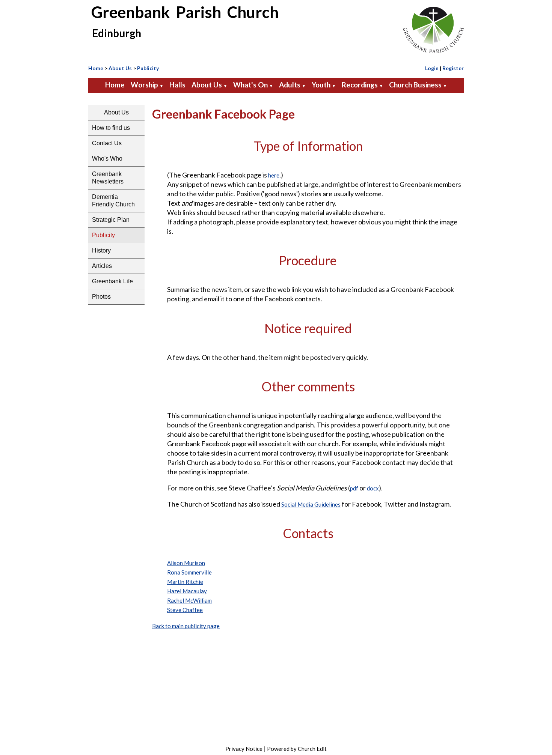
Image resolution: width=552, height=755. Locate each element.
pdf (354, 488)
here (273, 175)
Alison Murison (186, 562)
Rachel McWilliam (189, 600)
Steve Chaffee (185, 609)
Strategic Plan (111, 220)
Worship (144, 84)
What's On (250, 84)
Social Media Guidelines (311, 504)
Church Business (415, 84)
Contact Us (107, 143)
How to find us (111, 128)
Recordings (360, 84)
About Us (120, 68)
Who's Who (107, 158)
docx (373, 488)
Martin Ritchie (185, 581)
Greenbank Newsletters (108, 178)
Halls (177, 84)
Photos (101, 296)
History (101, 250)
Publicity (148, 68)
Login (432, 68)
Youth (321, 84)
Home (95, 68)
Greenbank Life (112, 281)
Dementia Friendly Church (113, 201)
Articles (102, 266)
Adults (289, 84)
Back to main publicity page (186, 626)
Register (453, 68)
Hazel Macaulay (187, 591)
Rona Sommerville (189, 572)
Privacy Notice (243, 748)
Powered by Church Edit (297, 748)
